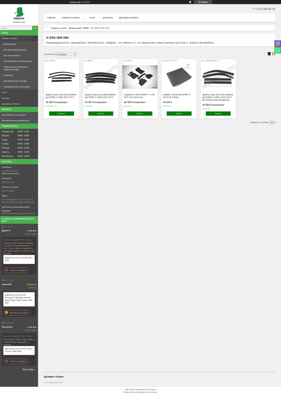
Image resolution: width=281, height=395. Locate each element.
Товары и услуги (9, 38)
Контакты (108, 18)
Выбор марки (10, 44)
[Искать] (35, 28)
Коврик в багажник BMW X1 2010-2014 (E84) (177, 96)
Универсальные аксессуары (17, 86)
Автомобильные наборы (15, 81)
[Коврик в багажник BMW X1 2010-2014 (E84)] (179, 77)
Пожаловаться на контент (147, 392)
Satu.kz (153, 390)
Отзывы (5, 98)
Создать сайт (75, 2)
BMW (86, 28)
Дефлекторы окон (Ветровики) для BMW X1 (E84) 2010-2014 (61, 96)
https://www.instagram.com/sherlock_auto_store (19, 213)
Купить (61, 113)
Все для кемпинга (12, 55)
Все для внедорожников (15, 49)
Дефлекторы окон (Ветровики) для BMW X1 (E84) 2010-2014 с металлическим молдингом (217, 97)
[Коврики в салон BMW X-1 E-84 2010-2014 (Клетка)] (139, 77)
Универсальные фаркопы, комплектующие (16, 68)
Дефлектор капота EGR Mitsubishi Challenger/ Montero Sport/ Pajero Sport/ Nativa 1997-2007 (19, 299)
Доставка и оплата (54, 382)
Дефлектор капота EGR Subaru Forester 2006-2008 (18, 350)
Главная (51, 18)
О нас (4, 92)
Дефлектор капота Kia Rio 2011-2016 (19, 259)
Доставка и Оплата (11, 103)
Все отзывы (28, 369)
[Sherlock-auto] (19, 13)
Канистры (8, 75)
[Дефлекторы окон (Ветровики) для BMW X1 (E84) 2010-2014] (61, 77)
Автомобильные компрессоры (18, 61)
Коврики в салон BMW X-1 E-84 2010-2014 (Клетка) (139, 96)
